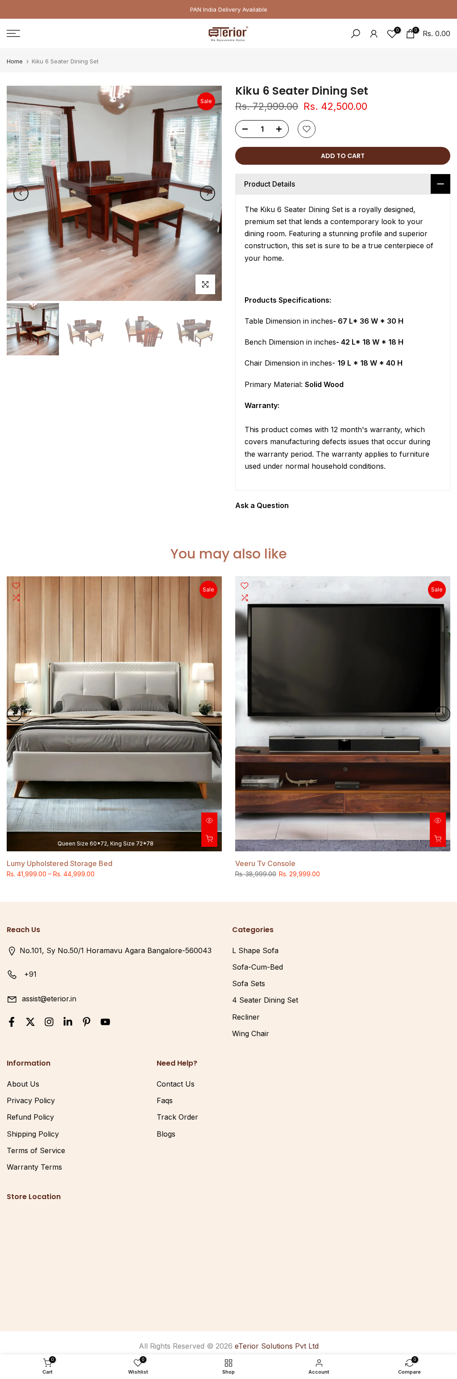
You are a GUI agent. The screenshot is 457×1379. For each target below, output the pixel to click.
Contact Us (176, 1083)
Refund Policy (30, 1116)
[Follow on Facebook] (12, 1021)
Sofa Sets (248, 983)
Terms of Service (36, 1150)
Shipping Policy (33, 1133)
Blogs (166, 1133)
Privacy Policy (31, 1100)
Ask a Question (262, 505)
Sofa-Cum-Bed (257, 966)
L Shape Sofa (255, 950)
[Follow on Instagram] (49, 1021)
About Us (23, 1083)
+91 (30, 974)
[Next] (207, 193)
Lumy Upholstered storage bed (59, 863)
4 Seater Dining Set (265, 1000)
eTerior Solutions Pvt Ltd (277, 1346)
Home (15, 61)
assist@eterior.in (49, 998)
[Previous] (21, 193)
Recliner (246, 1016)
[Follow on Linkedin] (68, 1021)
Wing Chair (250, 1033)
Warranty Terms (34, 1166)
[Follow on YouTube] (105, 1021)
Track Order (177, 1116)
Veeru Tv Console (265, 863)
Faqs (165, 1100)
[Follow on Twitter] (30, 1021)
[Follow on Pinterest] (86, 1021)
